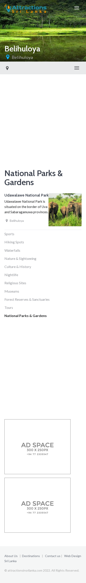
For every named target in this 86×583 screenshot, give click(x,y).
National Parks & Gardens (25, 315)
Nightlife (11, 275)
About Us (11, 556)
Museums (11, 291)
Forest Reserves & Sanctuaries (27, 299)
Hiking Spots (14, 242)
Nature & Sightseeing (20, 258)
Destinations (31, 556)
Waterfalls (12, 250)
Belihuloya (22, 57)
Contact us (52, 556)
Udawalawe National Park (26, 195)
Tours (8, 307)
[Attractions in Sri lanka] (25, 8)
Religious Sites (15, 283)
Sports (9, 234)
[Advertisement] (43, 124)
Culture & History (17, 266)
